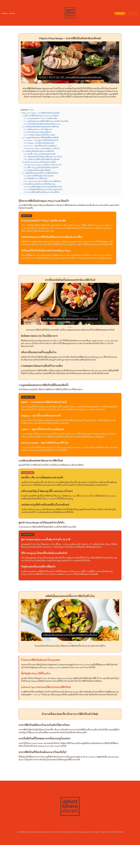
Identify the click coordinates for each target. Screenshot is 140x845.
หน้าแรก (4, 13)
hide (31, 110)
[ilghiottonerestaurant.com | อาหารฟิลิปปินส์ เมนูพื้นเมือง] (70, 13)
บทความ (12, 13)
